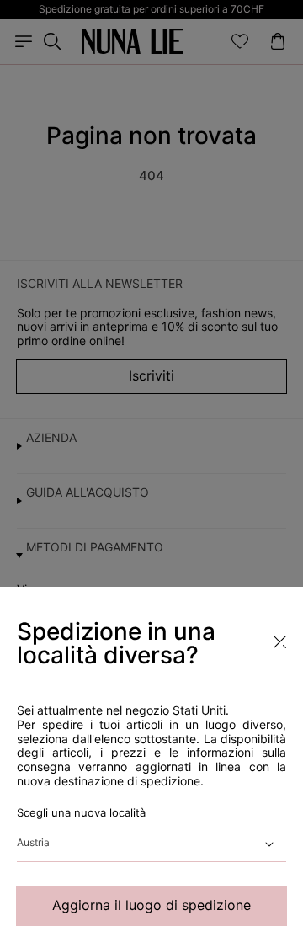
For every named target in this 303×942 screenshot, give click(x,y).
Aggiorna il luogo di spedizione (151, 905)
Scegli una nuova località (81, 812)
